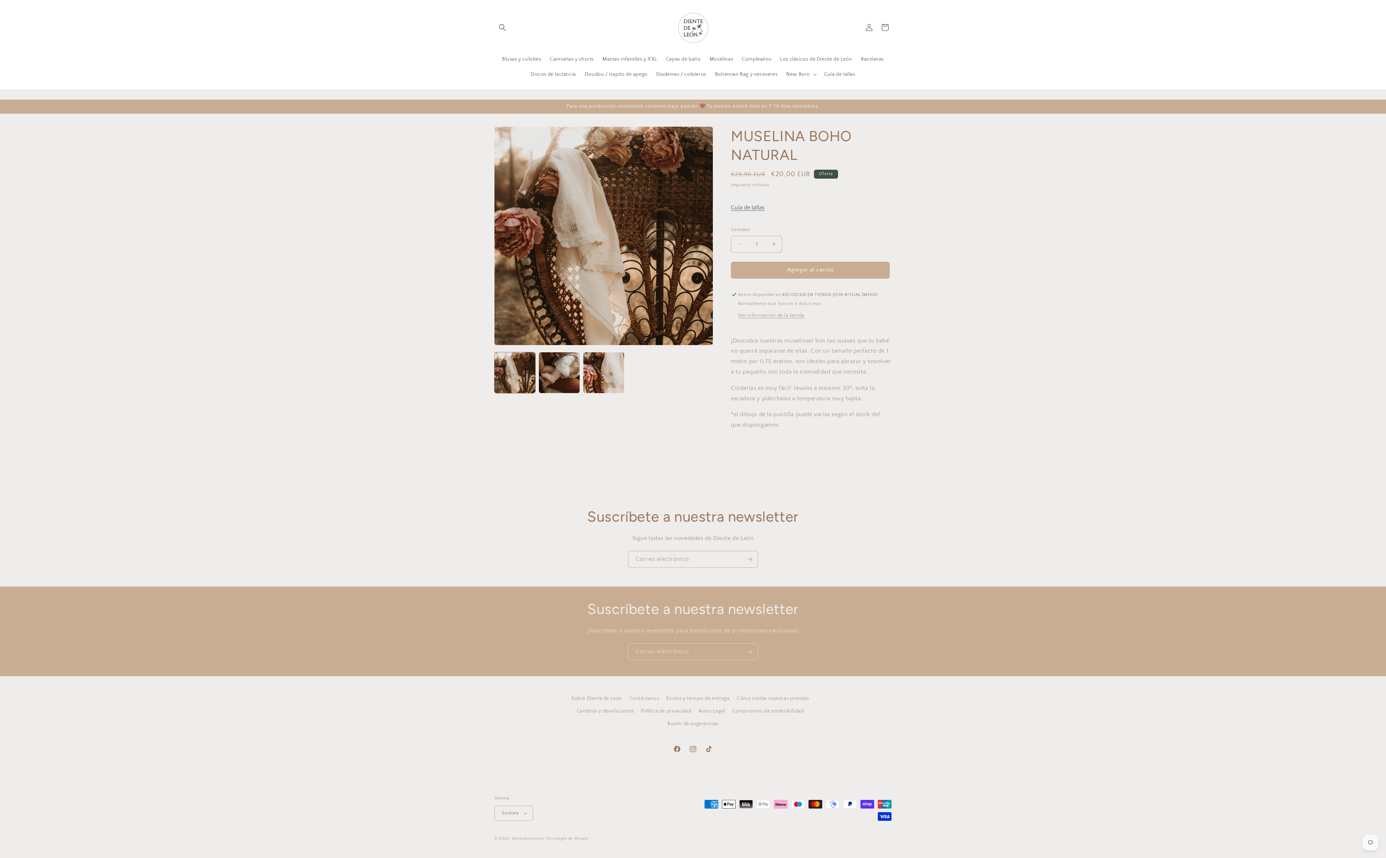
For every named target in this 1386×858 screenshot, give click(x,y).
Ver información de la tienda (771, 315)
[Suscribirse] (750, 559)
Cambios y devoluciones (605, 711)
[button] (502, 27)
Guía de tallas (747, 207)
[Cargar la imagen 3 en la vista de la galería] (603, 372)
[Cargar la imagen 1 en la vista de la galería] (514, 372)
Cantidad (740, 229)
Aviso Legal (711, 711)
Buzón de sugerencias (693, 724)
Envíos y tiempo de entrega (698, 698)
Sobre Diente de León (596, 698)
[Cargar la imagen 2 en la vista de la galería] (559, 372)
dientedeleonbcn (528, 838)
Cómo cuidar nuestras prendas (773, 698)
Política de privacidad (666, 711)
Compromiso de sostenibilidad (768, 711)
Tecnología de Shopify (567, 838)
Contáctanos (644, 698)
